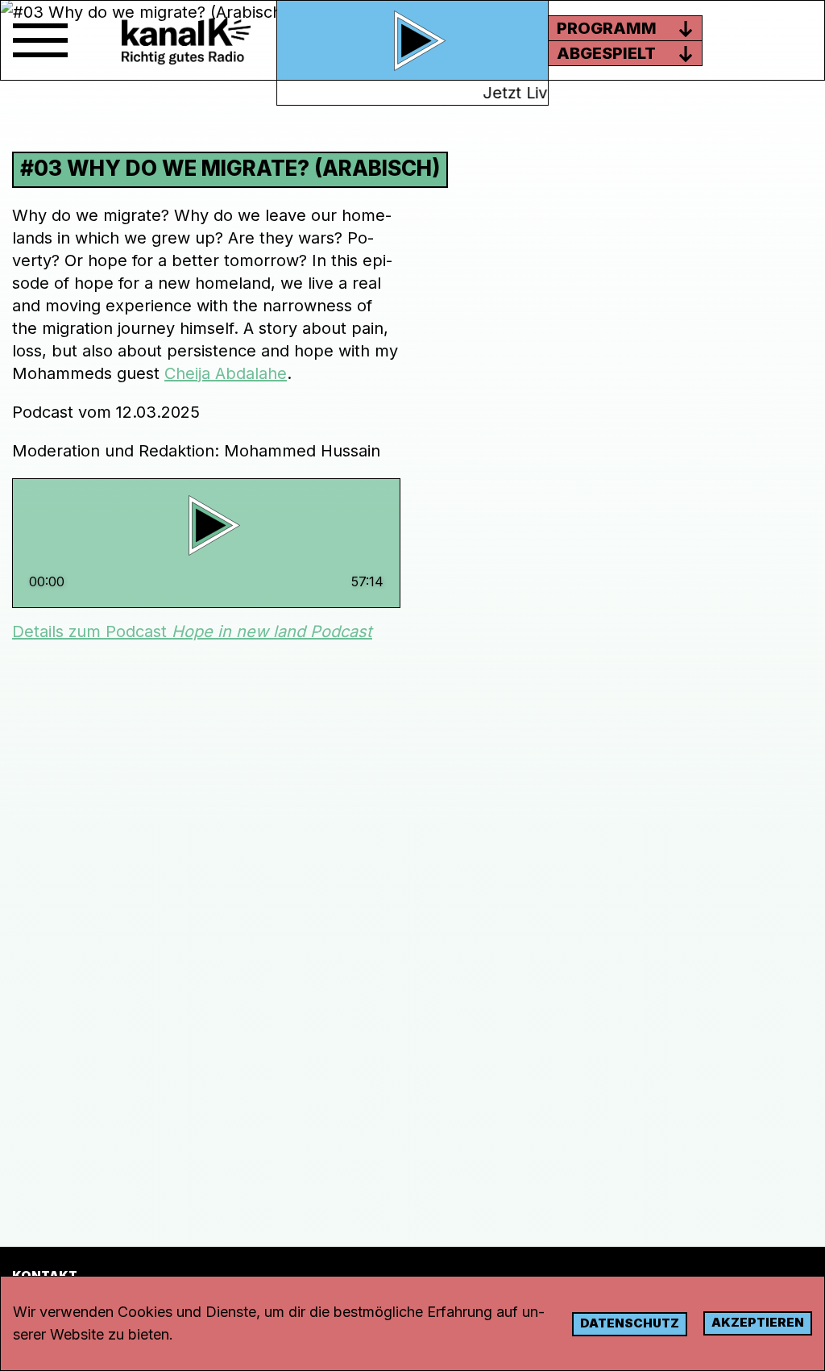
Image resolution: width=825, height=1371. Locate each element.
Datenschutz (629, 1323)
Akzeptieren (757, 1322)
